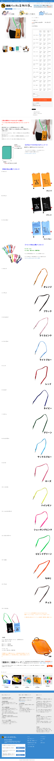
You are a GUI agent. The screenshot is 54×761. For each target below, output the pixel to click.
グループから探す (16, 1)
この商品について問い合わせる (37, 113)
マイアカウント (43, 736)
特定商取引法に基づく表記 (36, 105)
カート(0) (50, 1)
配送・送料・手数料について (32, 740)
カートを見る (42, 738)
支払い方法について (31, 738)
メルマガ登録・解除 (31, 746)
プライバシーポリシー (31, 744)
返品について (35, 104)
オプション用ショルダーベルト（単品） (32, 258)
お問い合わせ (42, 742)
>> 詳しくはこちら (22, 701)
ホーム (4, 1)
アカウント (44, 1)
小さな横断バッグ (36, 17)
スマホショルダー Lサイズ (30, 153)
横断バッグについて (24, 1)
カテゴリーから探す (9, 1)
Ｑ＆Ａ (41, 740)
